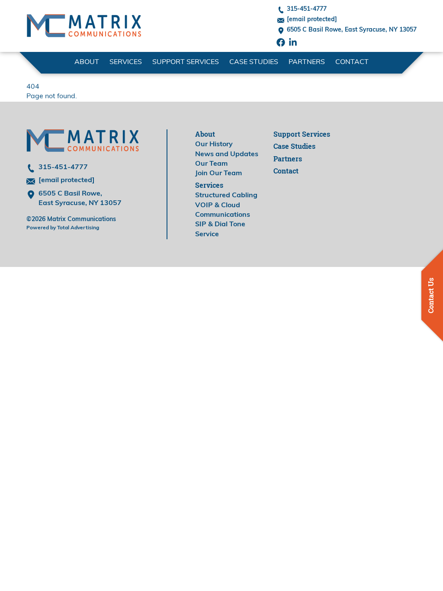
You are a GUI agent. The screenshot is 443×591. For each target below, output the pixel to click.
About (205, 134)
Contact (352, 62)
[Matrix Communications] (83, 26)
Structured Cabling (226, 195)
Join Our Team (218, 173)
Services (209, 185)
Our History (214, 144)
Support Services (185, 62)
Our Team (211, 164)
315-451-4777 (307, 9)
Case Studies (253, 62)
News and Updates (226, 154)
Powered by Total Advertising (62, 228)
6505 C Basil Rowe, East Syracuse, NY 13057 (352, 30)
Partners (307, 62)
